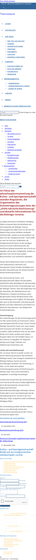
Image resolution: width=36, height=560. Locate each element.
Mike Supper (13, 526)
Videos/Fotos (8, 546)
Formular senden (5, 506)
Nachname (23, 483)
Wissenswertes (9, 166)
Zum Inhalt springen (7, 1)
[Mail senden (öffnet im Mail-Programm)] (5, 8)
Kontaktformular (13, 155)
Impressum (11, 163)
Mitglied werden (13, 158)
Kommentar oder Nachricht (10, 489)
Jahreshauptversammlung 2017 (13, 422)
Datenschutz (11, 161)
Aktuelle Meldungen (11, 539)
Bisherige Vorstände (14, 150)
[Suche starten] (20, 186)
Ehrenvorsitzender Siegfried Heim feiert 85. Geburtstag (17, 440)
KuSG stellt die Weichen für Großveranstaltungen (14, 468)
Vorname (22, 480)
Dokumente (11, 144)
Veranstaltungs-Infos (11, 544)
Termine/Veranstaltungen (13, 540)
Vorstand (10, 142)
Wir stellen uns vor (14, 134)
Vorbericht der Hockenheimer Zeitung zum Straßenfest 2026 (19, 462)
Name (3, 478)
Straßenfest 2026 (10, 465)
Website (3, 496)
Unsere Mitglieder (13, 139)
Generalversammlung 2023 (11, 430)
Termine (10, 136)
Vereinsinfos (8, 542)
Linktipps (10, 147)
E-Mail (3, 486)
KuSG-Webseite (17, 531)
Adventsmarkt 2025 (11, 472)
